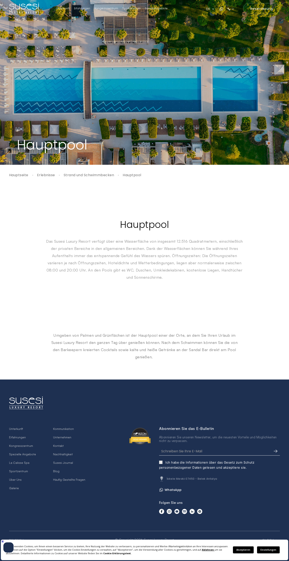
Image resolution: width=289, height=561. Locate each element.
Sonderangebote (156, 8)
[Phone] (233, 9)
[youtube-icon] (176, 511)
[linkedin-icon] (192, 511)
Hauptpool (132, 175)
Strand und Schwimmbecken (89, 175)
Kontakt (58, 445)
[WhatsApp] (221, 9)
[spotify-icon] (184, 511)
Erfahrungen (82, 8)
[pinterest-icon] (199, 511)
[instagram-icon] (169, 511)
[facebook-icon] (161, 511)
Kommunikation (63, 429)
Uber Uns (15, 479)
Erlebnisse (46, 175)
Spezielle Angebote (22, 454)
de (208, 9)
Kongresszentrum (106, 8)
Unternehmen (62, 437)
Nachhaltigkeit (63, 454)
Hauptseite (18, 175)
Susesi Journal (63, 462)
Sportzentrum (131, 8)
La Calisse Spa (19, 462)
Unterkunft (63, 8)
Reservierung (261, 8)
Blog (56, 471)
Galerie (14, 488)
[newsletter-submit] (275, 451)
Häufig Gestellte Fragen (69, 479)
